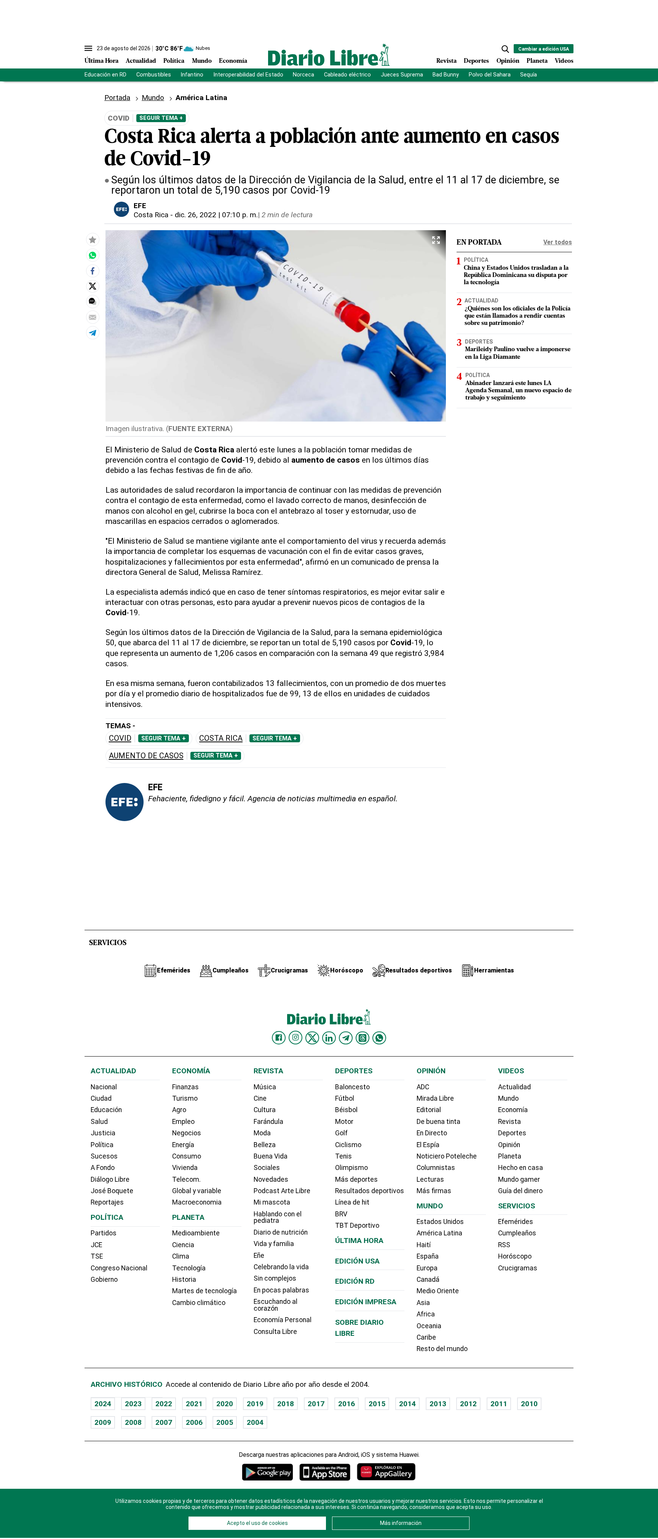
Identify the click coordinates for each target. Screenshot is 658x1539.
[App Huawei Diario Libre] (386, 1471)
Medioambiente (196, 1233)
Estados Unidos (440, 1221)
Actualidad (141, 61)
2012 (468, 1403)
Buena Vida (270, 1156)
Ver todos (557, 242)
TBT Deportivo (357, 1225)
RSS (504, 1245)
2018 (285, 1403)
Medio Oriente (438, 1291)
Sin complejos (275, 1278)
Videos (564, 61)
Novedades (271, 1179)
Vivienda (185, 1167)
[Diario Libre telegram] (346, 1037)
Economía (233, 61)
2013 (438, 1403)
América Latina (439, 1233)
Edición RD (355, 1281)
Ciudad (101, 1098)
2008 (133, 1422)
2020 (224, 1403)
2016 (346, 1403)
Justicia (103, 1133)
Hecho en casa (520, 1167)
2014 (407, 1403)
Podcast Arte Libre (282, 1191)
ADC (423, 1087)
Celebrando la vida (281, 1267)
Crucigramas (517, 1268)
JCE (96, 1245)
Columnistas (436, 1167)
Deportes (476, 61)
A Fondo (103, 1167)
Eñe (259, 1255)
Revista (446, 61)
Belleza (265, 1145)
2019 (255, 1403)
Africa (426, 1314)
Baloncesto (352, 1087)
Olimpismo (351, 1167)
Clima (180, 1256)
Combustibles (153, 75)
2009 (102, 1422)
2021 (194, 1403)
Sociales (267, 1167)
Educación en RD (105, 75)
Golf (341, 1133)
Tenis (343, 1156)
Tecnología (189, 1268)
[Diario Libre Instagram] (295, 1037)
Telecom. (186, 1179)
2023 (133, 1403)
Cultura (265, 1110)
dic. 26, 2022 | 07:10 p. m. (216, 214)
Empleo (183, 1121)
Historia (184, 1279)
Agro (179, 1110)
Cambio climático (198, 1303)
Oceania (429, 1326)
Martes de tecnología (204, 1291)
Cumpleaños (517, 1233)
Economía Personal (282, 1320)
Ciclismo (348, 1145)
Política (173, 61)
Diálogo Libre (110, 1179)
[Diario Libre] (329, 54)
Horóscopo (515, 1256)
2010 (529, 1403)
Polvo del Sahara (490, 75)
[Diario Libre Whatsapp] (379, 1037)
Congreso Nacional (119, 1268)
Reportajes (107, 1202)
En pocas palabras (281, 1290)
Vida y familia (274, 1244)
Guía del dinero (520, 1191)
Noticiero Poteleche (447, 1156)
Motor (344, 1121)
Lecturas (430, 1179)
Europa (427, 1268)
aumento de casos (146, 756)
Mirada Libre (435, 1098)
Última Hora (101, 61)
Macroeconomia (197, 1202)
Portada (117, 97)
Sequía (528, 75)
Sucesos (104, 1156)
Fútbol (344, 1098)
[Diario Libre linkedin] (329, 1037)
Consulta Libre (275, 1331)
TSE (97, 1256)
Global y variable (196, 1191)
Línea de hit (352, 1202)
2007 (163, 1422)
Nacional (104, 1087)
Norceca (303, 75)
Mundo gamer (519, 1179)
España (428, 1256)
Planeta (537, 61)
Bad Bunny (446, 75)
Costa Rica (151, 214)
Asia (423, 1303)
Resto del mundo (442, 1349)
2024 (102, 1403)
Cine (260, 1098)
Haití (424, 1245)
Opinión (508, 61)
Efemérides (515, 1221)
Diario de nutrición (281, 1232)
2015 (377, 1403)
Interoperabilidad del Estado (248, 75)
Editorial (429, 1110)
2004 (255, 1422)
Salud (99, 1121)
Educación (106, 1110)
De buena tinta (438, 1121)
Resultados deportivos (369, 1191)
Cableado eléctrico (347, 75)
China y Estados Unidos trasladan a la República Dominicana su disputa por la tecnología (516, 275)
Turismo (185, 1098)
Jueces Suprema (402, 75)
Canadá (428, 1279)
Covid (120, 738)
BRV (341, 1214)
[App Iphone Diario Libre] (324, 1471)
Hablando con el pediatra (278, 1217)
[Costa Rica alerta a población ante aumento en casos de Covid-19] (92, 255)
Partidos (104, 1233)
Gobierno (104, 1279)
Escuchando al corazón (275, 1305)
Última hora (359, 1240)
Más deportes (356, 1179)
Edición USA (357, 1261)
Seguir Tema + (161, 118)
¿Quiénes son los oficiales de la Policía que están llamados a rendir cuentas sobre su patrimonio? (517, 316)
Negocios (186, 1133)
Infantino (191, 75)
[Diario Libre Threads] (362, 1037)
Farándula (268, 1121)
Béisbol (346, 1110)
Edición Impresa (365, 1301)
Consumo (186, 1156)
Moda (262, 1133)
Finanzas (185, 1087)
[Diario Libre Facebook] (279, 1038)
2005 (224, 1422)
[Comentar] (92, 301)
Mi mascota (272, 1202)
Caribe (426, 1337)
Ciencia (183, 1245)
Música (265, 1087)
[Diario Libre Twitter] (312, 1037)
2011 (498, 1403)
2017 (316, 1403)
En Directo (432, 1133)
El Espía (428, 1145)
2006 (194, 1422)
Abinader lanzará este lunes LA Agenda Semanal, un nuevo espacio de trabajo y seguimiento (518, 390)
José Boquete (112, 1191)
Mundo (202, 61)
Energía (183, 1145)
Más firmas (434, 1191)
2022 (163, 1403)
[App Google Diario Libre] (267, 1471)
